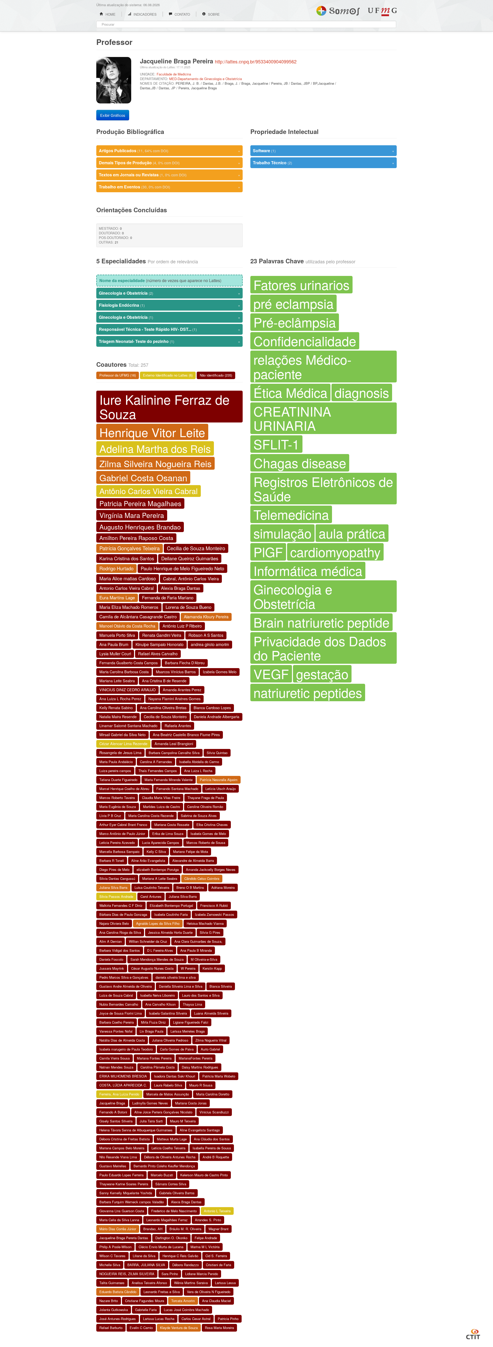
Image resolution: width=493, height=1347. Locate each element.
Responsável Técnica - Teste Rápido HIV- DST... (169, 329)
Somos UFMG (338, 10)
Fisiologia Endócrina (169, 305)
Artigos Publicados (169, 150)
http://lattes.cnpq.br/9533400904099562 (256, 61)
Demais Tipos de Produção (169, 163)
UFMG (382, 12)
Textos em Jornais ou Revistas (169, 175)
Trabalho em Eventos (169, 187)
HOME (110, 14)
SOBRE (213, 14)
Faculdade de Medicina (174, 74)
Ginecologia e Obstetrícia (169, 293)
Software (323, 150)
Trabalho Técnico (323, 163)
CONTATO (182, 14)
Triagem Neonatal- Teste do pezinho (169, 341)
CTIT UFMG (473, 1333)
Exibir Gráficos (112, 115)
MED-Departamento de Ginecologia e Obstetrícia (205, 78)
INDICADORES (144, 14)
